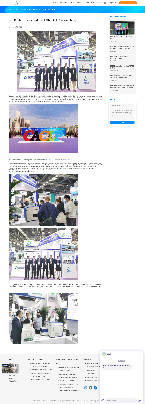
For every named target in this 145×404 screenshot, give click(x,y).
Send (122, 122)
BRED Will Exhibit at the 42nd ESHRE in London (120, 57)
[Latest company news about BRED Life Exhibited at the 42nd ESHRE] (122, 34)
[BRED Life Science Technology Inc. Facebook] (90, 388)
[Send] (139, 400)
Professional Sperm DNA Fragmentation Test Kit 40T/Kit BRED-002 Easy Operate (69, 377)
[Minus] (139, 354)
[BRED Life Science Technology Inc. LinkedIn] (95, 388)
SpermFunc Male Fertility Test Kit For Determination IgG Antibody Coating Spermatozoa (41, 366)
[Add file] (102, 400)
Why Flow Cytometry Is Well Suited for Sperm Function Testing (122, 47)
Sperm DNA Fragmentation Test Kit (67, 361)
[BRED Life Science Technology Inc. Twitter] (85, 388)
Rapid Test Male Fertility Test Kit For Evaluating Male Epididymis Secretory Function (40, 376)
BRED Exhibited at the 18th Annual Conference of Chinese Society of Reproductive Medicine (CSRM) (122, 86)
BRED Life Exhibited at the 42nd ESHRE (121, 38)
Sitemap (12, 375)
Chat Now (128, 3)
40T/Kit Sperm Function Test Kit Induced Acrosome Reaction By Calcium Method (68, 387)
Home (11, 363)
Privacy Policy (13, 381)
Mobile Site (12, 378)
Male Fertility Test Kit (35, 359)
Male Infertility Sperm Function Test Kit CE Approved (68, 369)
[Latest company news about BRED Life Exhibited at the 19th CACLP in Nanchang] (56, 91)
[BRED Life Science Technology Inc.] (17, 3)
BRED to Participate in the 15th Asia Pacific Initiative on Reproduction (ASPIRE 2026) (121, 77)
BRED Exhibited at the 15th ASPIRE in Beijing (122, 67)
